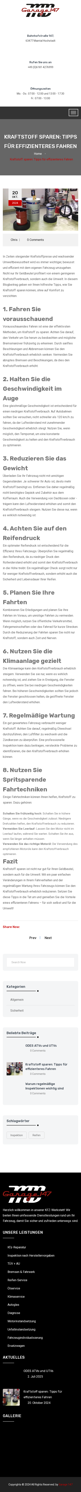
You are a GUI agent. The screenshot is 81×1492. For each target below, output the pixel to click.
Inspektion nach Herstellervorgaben (31, 1255)
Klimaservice (16, 1296)
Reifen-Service (17, 1280)
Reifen (36, 1135)
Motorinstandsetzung (22, 1321)
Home (38, 154)
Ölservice (14, 1288)
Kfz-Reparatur (17, 1247)
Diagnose (14, 1313)
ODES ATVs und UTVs (41, 1045)
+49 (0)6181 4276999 (40, 67)
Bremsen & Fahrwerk (21, 1272)
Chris (14, 240)
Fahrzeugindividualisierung (25, 1337)
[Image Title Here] (13, 1436)
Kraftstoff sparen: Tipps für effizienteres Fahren (43, 1394)
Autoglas (13, 1304)
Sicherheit (17, 1010)
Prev (32, 938)
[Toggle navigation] (73, 112)
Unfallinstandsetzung (21, 1329)
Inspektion (17, 1135)
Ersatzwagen (16, 1346)
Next (49, 938)
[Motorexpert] (40, 10)
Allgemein (17, 999)
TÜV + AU (14, 1263)
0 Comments (35, 240)
